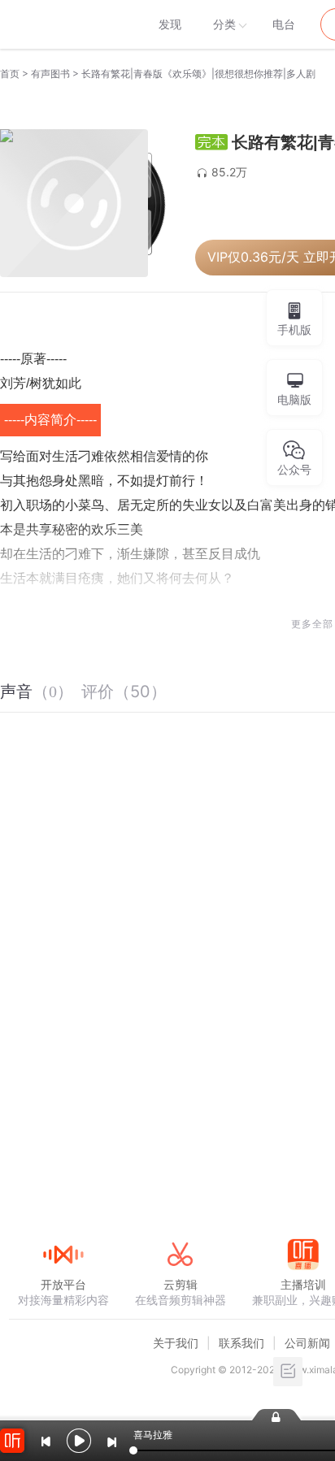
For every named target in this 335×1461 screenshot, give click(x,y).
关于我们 (175, 1343)
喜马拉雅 (62, 24)
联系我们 (241, 1343)
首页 (10, 73)
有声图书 (50, 73)
